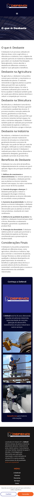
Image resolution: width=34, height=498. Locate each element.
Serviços (17, 481)
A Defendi (17, 473)
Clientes (17, 475)
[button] (17, 13)
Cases (17, 483)
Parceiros (17, 478)
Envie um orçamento (11, 462)
